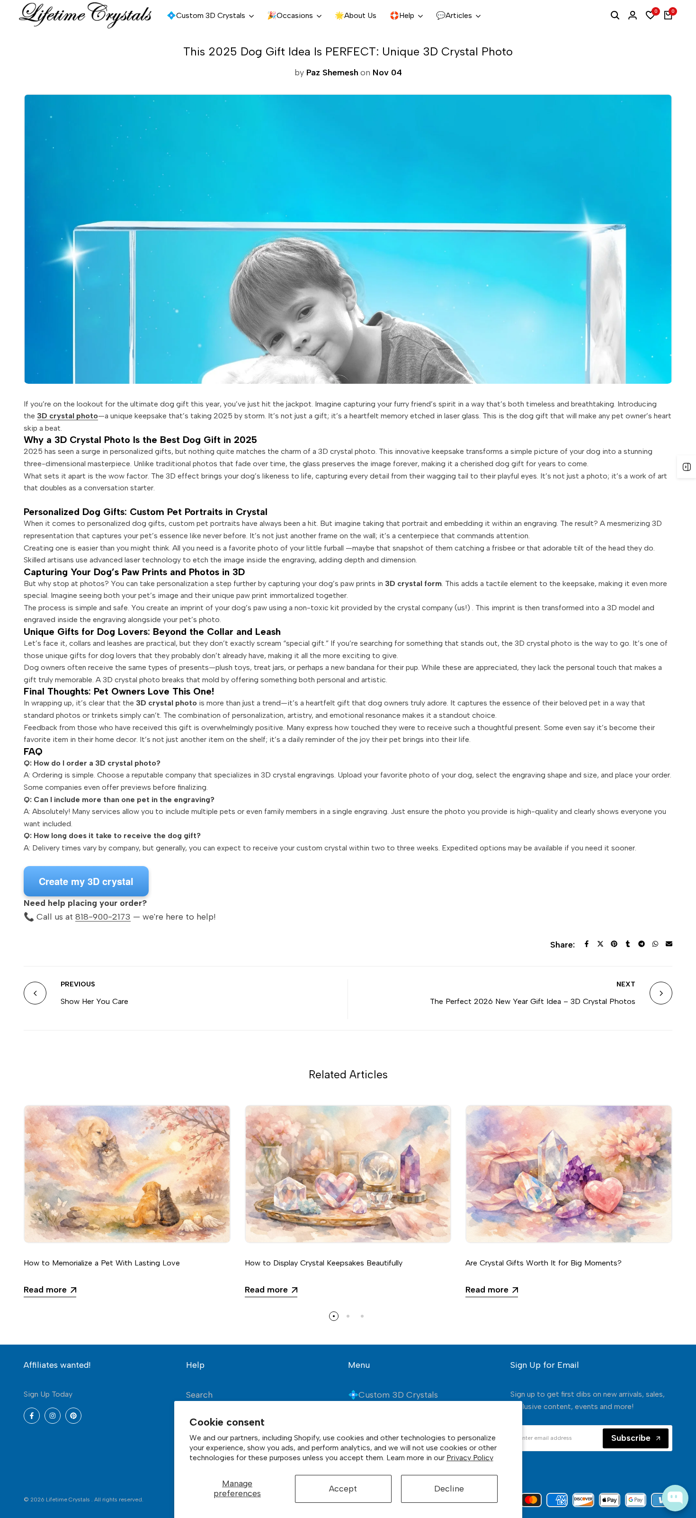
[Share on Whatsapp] (655, 943)
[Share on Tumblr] (628, 943)
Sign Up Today (48, 1394)
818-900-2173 (103, 917)
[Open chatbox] (675, 1498)
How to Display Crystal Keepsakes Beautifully (323, 1262)
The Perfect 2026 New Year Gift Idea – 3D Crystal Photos (532, 1001)
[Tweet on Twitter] (600, 943)
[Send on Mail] (669, 943)
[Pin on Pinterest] (614, 943)
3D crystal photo (67, 415)
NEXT (625, 984)
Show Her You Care (94, 1001)
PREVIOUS (78, 984)
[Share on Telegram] (641, 943)
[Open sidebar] (686, 466)
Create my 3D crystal (86, 881)
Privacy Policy (469, 1457)
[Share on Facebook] (586, 943)
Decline (449, 1488)
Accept (343, 1488)
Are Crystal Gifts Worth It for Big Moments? (543, 1262)
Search (199, 1395)
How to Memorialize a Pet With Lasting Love (102, 1262)
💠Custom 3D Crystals (393, 1395)
